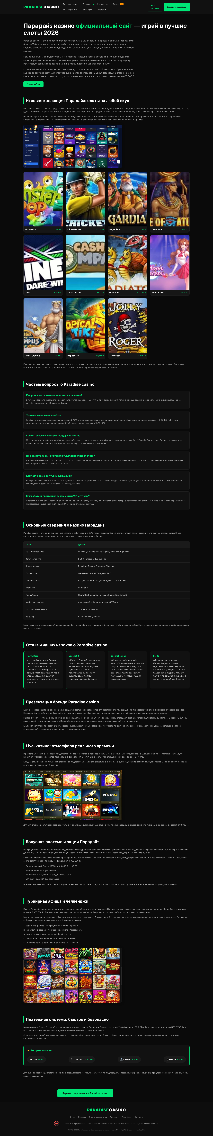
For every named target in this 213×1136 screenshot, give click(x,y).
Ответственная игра (98, 1117)
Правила (82, 1117)
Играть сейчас (33, 84)
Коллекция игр (70, 9)
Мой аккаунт (155, 7)
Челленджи (87, 9)
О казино (87, 4)
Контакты (139, 1117)
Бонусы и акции (70, 4)
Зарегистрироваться (176, 7)
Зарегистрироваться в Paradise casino (85, 1093)
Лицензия (114, 1117)
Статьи (118, 4)
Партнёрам (126, 1117)
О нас (72, 1117)
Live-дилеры (101, 4)
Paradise (41, 7)
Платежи (102, 9)
